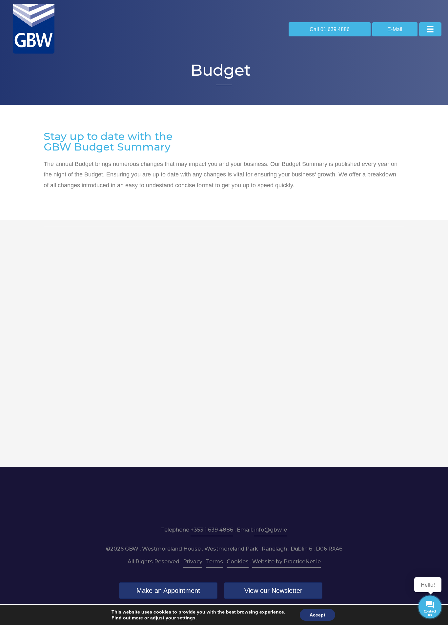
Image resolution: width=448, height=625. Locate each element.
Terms (214, 561)
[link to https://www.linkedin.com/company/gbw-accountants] (224, 498)
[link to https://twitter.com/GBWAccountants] (245, 498)
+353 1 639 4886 (212, 530)
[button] (330, 29)
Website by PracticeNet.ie (286, 561)
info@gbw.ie (270, 530)
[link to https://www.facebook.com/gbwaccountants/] (203, 498)
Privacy (192, 561)
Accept (317, 614)
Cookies (238, 561)
